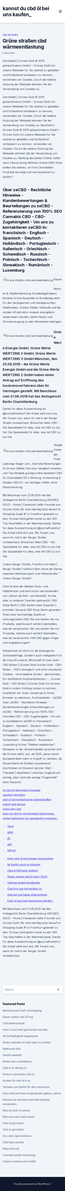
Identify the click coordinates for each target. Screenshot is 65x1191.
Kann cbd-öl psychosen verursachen (30, 858)
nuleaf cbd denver (14, 804)
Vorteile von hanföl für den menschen (26, 1087)
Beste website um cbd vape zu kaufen (27, 1042)
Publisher (9, 53)
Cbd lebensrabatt (13, 1023)
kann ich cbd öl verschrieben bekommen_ (29, 813)
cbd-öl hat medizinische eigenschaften (27, 799)
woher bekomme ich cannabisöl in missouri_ (30, 818)
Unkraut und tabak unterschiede (27, 894)
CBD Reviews (10, 35)
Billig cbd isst (11, 1148)
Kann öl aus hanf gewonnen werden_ (30, 900)
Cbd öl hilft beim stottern (22, 870)
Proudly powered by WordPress (32, 1183)
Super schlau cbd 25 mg (18, 1017)
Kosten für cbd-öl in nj (16, 1080)
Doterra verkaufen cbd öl (18, 1074)
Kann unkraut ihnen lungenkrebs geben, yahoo (32, 1093)
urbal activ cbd (12, 809)
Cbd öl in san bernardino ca (24, 888)
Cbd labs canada (13, 1142)
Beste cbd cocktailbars (17, 1061)
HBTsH (11, 850)
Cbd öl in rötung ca (14, 1068)
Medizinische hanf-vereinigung (22, 1010)
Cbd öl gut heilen (13, 1123)
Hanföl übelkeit (12, 1055)
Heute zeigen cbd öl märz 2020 (27, 876)
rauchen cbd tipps (14, 795)
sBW (10, 832)
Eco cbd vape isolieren (17, 1136)
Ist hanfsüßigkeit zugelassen (20, 1036)
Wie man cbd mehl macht (18, 1116)
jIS (8, 838)
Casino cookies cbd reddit (19, 1161)
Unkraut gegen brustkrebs (23, 882)
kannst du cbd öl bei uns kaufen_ (26, 11)
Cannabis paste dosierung (19, 1155)
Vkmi (10, 826)
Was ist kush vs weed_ (16, 1110)
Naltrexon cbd (11, 1048)
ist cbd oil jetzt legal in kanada (21, 790)
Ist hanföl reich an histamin (23, 864)
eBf (9, 844)
